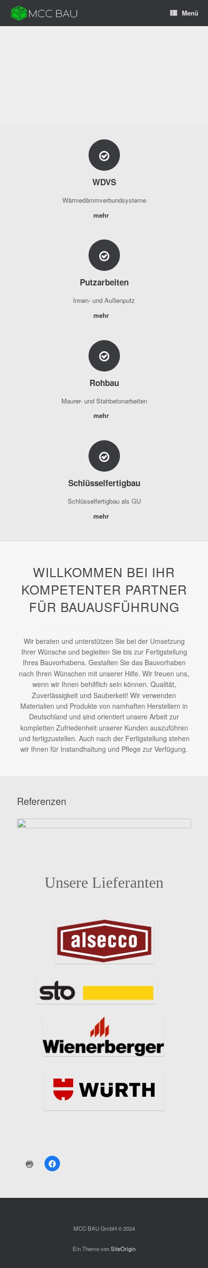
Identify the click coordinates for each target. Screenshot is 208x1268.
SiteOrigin (123, 1249)
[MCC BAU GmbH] (44, 13)
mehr (102, 215)
